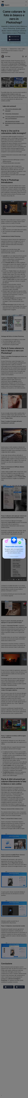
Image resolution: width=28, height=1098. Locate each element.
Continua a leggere (14, 556)
